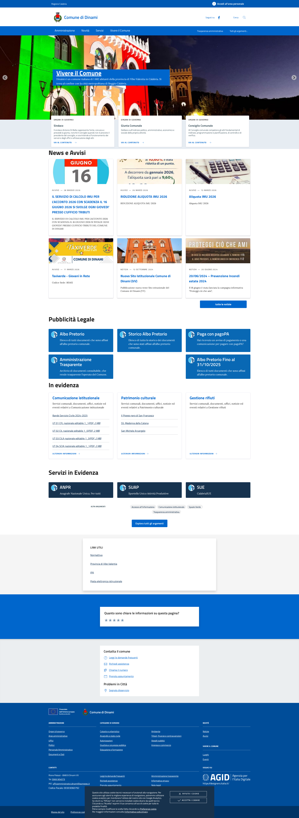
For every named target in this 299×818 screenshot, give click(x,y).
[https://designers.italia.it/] (226, 777)
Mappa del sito (57, 812)
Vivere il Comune (78, 73)
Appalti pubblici (158, 740)
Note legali (156, 785)
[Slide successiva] (294, 77)
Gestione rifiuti (202, 398)
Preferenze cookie (148, 809)
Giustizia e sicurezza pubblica (113, 745)
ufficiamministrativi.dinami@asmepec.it (71, 783)
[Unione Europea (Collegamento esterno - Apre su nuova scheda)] (62, 712)
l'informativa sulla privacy (136, 811)
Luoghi (206, 754)
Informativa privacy (160, 780)
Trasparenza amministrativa (210, 31)
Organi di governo (57, 731)
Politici (52, 745)
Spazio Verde (195, 506)
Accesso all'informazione (143, 506)
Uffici (51, 740)
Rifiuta (190, 793)
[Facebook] (218, 17)
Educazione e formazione (111, 749)
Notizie (206, 731)
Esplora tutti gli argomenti (149, 523)
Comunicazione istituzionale (76, 398)
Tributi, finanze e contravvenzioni (166, 736)
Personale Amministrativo (61, 749)
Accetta (191, 800)
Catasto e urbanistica (109, 731)
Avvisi (205, 736)
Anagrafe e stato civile (110, 736)
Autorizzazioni (106, 740)
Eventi (206, 759)
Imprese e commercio (161, 745)
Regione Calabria (59, 3)
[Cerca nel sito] (244, 17)
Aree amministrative (58, 736)
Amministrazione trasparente (164, 776)
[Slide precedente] (4, 77)
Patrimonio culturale (138, 398)
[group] (149, 83)
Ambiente (155, 731)
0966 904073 (58, 779)
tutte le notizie (223, 304)
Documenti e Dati (56, 754)
